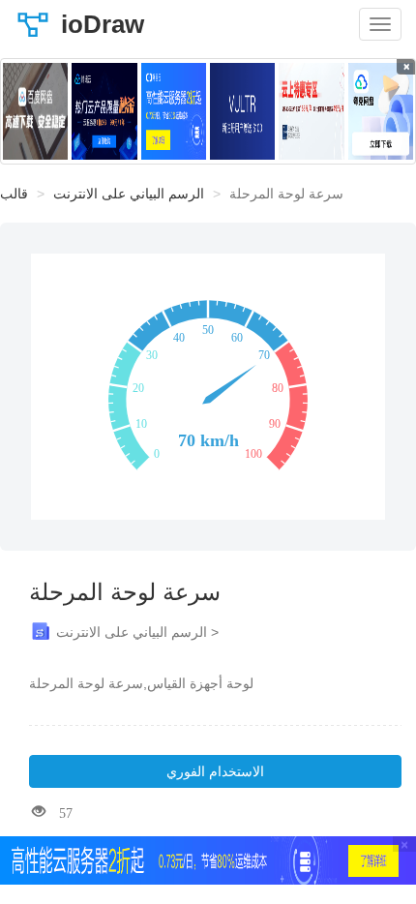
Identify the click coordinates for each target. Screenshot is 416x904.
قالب (14, 193)
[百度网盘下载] (35, 111)
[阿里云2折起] (173, 111)
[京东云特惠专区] (311, 111)
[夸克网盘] (380, 111)
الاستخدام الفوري (215, 771)
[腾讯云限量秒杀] (104, 111)
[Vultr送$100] (242, 111)
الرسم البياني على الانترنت (128, 193)
